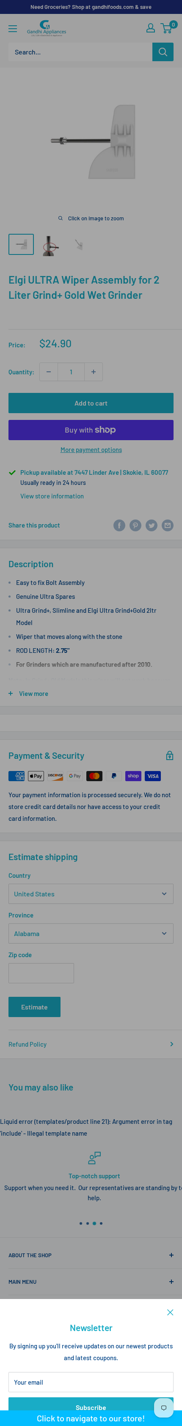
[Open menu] (12, 28)
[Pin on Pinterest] (135, 525)
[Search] (163, 52)
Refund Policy (27, 1044)
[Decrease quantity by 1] (49, 372)
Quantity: (21, 372)
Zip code (20, 954)
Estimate (34, 1007)
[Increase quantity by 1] (93, 372)
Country (19, 875)
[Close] (170, 1312)
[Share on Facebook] (119, 525)
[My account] (150, 27)
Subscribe (91, 1407)
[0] (166, 28)
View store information (52, 496)
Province (20, 915)
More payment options (91, 449)
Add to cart (91, 403)
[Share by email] (168, 525)
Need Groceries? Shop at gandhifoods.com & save (91, 6)
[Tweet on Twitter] (151, 525)
